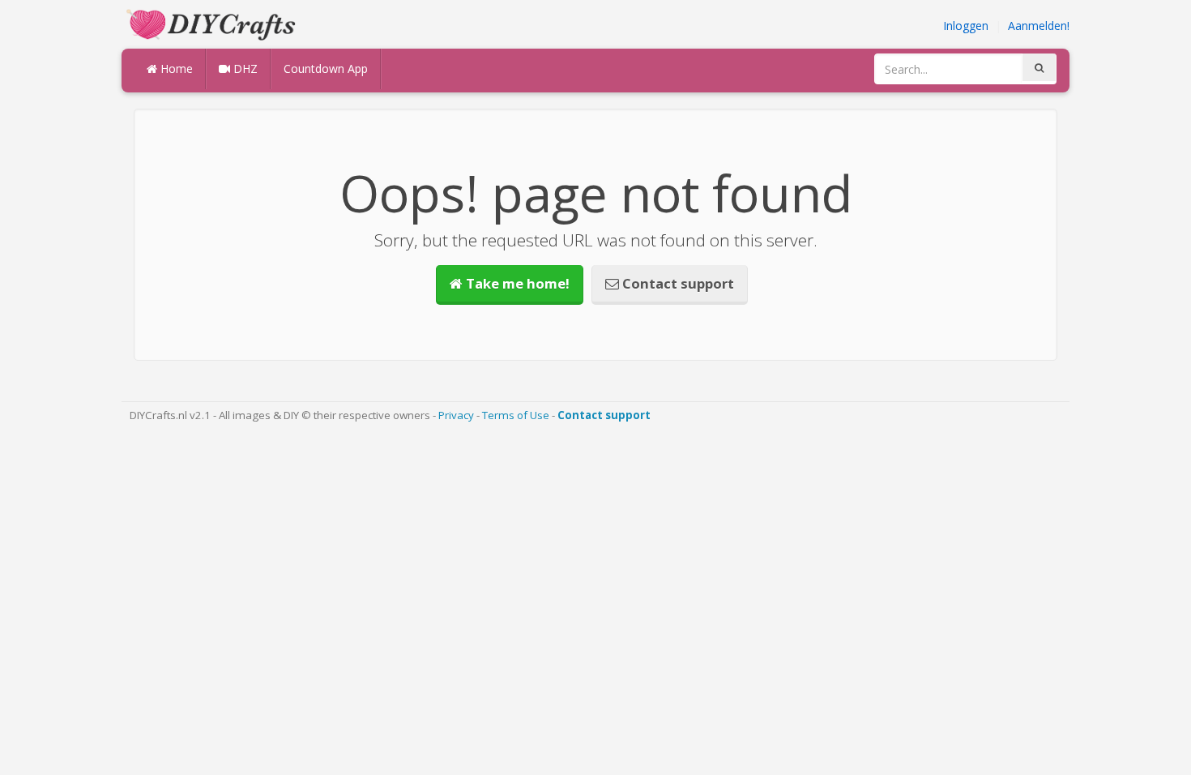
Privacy (456, 415)
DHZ (244, 68)
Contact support (676, 283)
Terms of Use (515, 415)
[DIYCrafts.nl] (213, 23)
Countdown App (326, 68)
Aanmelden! (1038, 25)
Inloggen (965, 25)
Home (175, 68)
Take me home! (516, 283)
